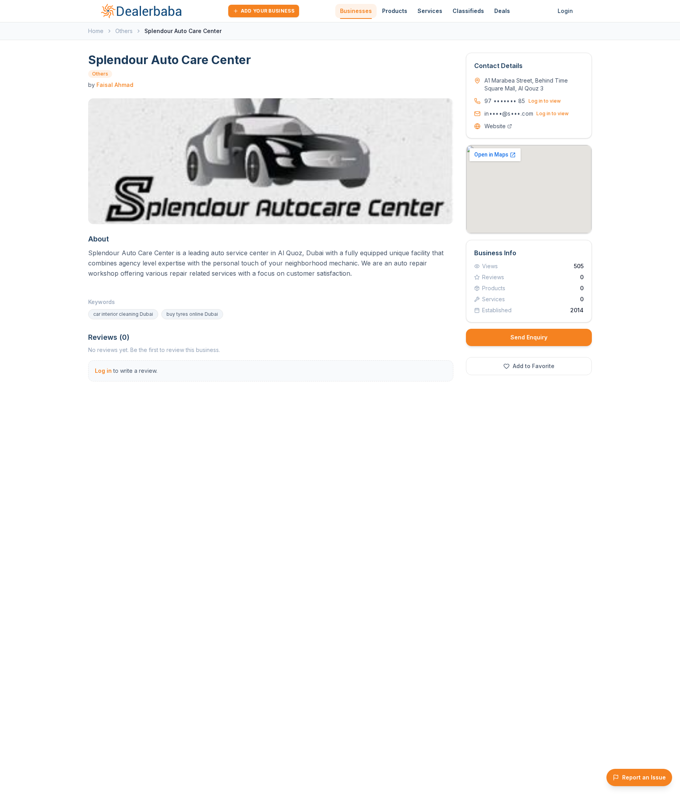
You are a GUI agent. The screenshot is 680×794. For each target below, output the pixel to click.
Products (394, 10)
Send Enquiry (528, 337)
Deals (502, 10)
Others (124, 31)
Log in (103, 370)
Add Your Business (267, 11)
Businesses (356, 10)
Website (495, 126)
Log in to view (544, 101)
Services (430, 10)
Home (95, 31)
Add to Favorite (533, 366)
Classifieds (468, 10)
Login (565, 10)
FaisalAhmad (114, 84)
